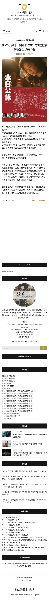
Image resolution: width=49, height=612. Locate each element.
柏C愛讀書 (7, 383)
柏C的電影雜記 (24, 590)
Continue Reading (38, 200)
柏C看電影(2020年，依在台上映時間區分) (18, 401)
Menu (7, 31)
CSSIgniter (35, 595)
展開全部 (5, 376)
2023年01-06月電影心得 (24, 40)
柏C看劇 (7, 388)
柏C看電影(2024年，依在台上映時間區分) (18, 411)
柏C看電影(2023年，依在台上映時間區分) (18, 408)
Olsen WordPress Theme (19, 595)
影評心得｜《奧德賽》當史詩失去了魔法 (27, 444)
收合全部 (12, 376)
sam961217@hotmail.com (25, 334)
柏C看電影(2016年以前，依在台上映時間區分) (20, 391)
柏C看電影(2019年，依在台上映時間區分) (18, 398)
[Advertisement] (24, 231)
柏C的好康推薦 (9, 386)
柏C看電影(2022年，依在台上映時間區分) (18, 406)
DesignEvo (28, 341)
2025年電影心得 (9, 378)
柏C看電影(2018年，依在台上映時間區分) (18, 396)
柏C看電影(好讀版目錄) (12, 413)
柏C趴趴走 (7, 418)
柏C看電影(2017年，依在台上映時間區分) (18, 393)
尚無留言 (29, 54)
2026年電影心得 (9, 381)
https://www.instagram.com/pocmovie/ (24, 329)
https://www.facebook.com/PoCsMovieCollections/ (24, 324)
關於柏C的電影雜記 (24, 577)
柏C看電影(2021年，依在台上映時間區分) (18, 403)
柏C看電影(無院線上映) (12, 416)
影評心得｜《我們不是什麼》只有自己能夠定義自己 (28, 492)
